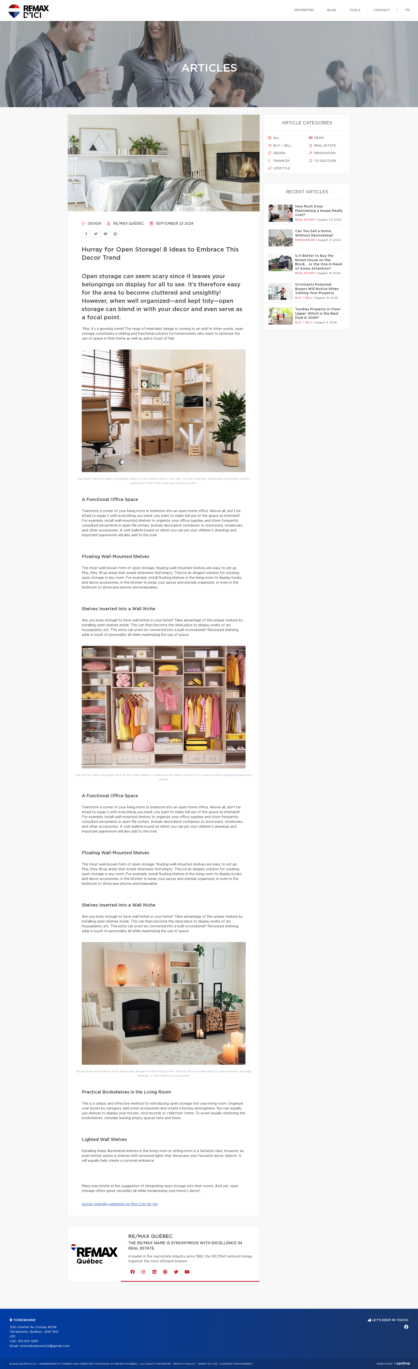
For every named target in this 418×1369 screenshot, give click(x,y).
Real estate (324, 145)
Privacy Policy (184, 1364)
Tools (354, 10)
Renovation (324, 153)
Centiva (402, 1363)
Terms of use (207, 1364)
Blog (331, 10)
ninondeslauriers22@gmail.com (45, 1346)
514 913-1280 (28, 1341)
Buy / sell (281, 145)
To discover (324, 161)
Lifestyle (281, 168)
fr (407, 10)
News (318, 138)
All (276, 138)
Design (94, 223)
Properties (304, 10)
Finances (281, 161)
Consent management (236, 1364)
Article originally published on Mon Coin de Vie (120, 1204)
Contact (381, 10)
